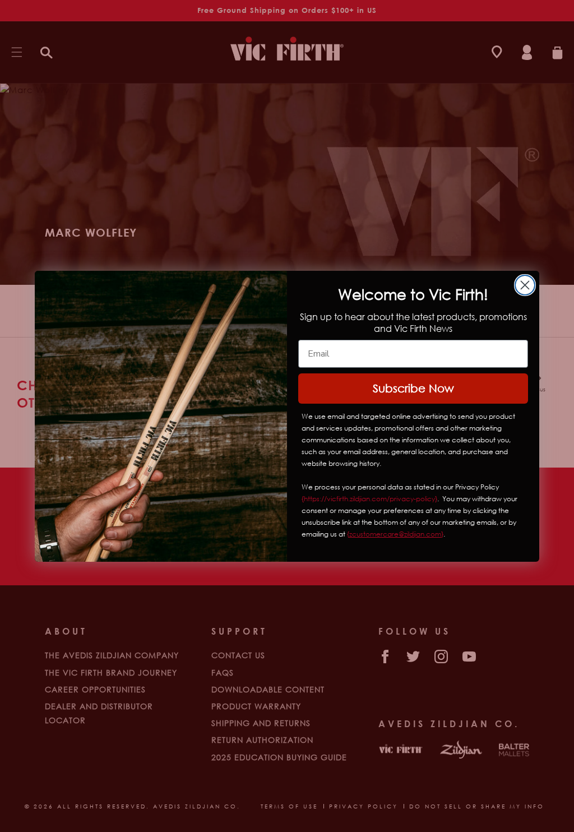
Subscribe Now (413, 388)
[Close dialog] (525, 285)
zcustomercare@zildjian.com (395, 534)
